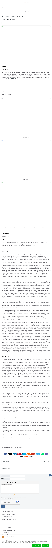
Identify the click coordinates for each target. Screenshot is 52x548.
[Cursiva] (5, 482)
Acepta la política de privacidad (9, 498)
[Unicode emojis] (15, 482)
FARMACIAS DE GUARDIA (8, 530)
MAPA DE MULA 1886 (7, 516)
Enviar (3, 506)
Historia (13, 23)
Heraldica (19, 23)
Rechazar (45, 545)
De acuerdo (36, 545)
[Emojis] (12, 482)
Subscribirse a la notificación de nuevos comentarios (14, 497)
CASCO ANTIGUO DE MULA (8, 514)
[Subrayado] (7, 482)
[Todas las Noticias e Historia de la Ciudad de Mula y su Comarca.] (26, 2)
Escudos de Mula (6, 23)
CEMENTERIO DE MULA (8, 511)
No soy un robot (7, 502)
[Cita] (10, 482)
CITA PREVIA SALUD (7, 527)
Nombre (4, 476)
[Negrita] (2, 482)
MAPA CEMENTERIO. (13, 78)
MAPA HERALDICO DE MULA (9, 519)
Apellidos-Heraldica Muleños (9, 16)
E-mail (2, 478)
